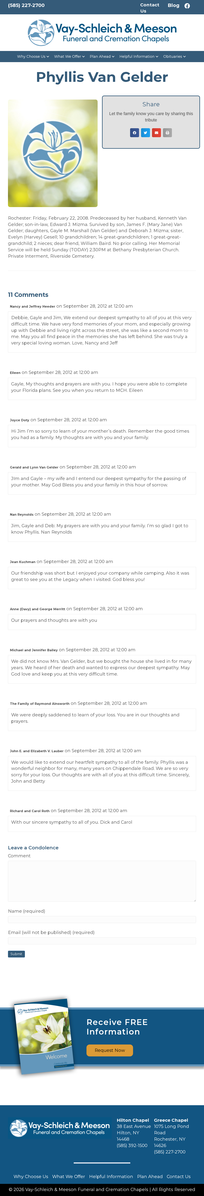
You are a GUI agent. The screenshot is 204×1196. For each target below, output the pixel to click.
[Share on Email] (156, 132)
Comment (19, 856)
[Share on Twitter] (145, 132)
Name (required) (26, 911)
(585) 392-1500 (132, 1145)
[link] (33, 56)
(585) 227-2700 (169, 1152)
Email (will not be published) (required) (51, 932)
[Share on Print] (167, 132)
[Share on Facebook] (134, 132)
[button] (187, 6)
